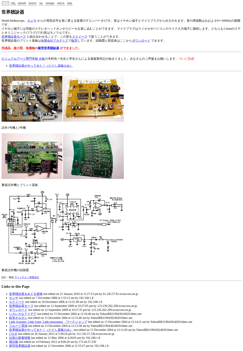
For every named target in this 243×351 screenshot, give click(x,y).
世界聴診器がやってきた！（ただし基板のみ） (41, 65)
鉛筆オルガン (18, 317)
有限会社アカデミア (54, 40)
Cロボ (13, 333)
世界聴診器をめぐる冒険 (26, 293)
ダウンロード (141, 40)
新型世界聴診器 (48, 48)
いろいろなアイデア (22, 313)
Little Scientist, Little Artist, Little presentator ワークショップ (48, 321)
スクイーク (79, 36)
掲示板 (13, 341)
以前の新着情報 (19, 337)
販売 (74, 40)
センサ (31, 20)
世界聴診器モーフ (14, 36)
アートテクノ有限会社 (26, 277)
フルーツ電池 (18, 325)
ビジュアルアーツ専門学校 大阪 (23, 58)
